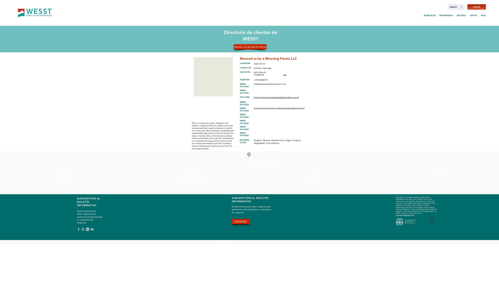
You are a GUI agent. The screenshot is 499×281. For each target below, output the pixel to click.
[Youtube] (87, 229)
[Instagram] (83, 229)
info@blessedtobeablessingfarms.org (270, 84)
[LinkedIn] (92, 229)
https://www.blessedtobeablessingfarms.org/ (276, 97)
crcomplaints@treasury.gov (405, 215)
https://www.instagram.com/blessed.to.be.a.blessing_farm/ (279, 108)
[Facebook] (78, 229)
